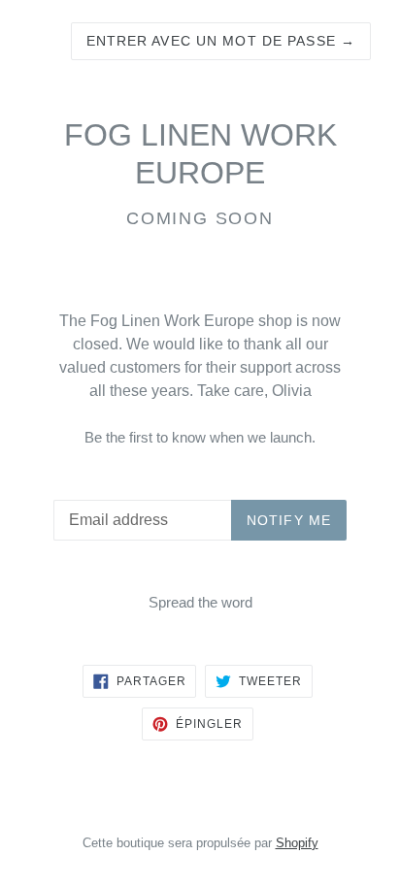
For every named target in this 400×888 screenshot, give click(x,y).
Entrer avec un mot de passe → (220, 41)
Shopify (297, 843)
